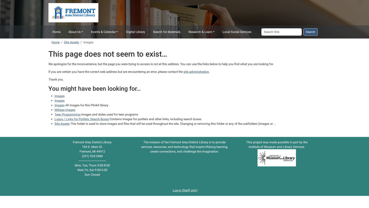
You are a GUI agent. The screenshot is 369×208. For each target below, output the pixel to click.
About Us (74, 32)
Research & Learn (200, 32)
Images (60, 96)
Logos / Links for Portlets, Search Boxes (82, 119)
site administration (196, 72)
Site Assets (71, 42)
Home (56, 32)
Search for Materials (166, 32)
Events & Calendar (103, 32)
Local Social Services (237, 32)
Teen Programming (68, 114)
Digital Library (135, 32)
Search (310, 32)
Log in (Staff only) (185, 190)
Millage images (65, 110)
